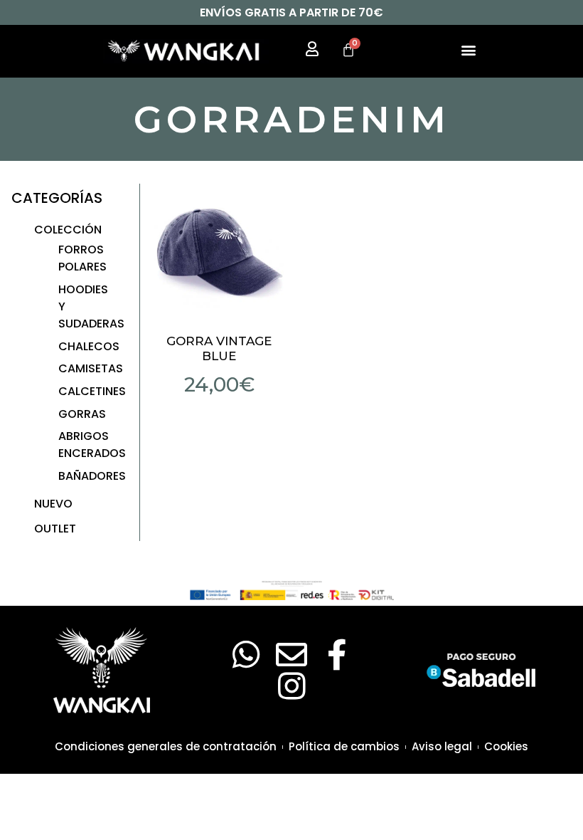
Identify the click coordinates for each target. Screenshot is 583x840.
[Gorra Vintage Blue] (219, 249)
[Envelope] (291, 655)
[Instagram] (291, 686)
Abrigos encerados (92, 444)
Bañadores (92, 476)
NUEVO (53, 503)
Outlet (55, 528)
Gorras (82, 414)
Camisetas (90, 368)
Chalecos (88, 346)
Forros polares (82, 258)
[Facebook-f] (337, 655)
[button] (468, 49)
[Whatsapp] (246, 655)
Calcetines (92, 391)
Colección (68, 229)
